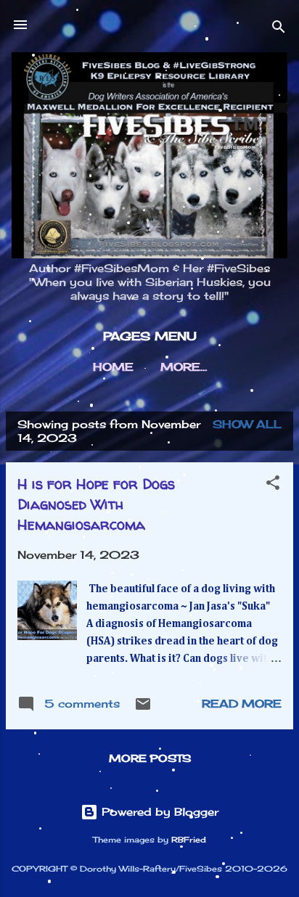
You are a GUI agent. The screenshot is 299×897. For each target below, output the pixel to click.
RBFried (188, 840)
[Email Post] (143, 709)
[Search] (278, 29)
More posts (150, 758)
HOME (113, 367)
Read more (242, 703)
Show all (247, 424)
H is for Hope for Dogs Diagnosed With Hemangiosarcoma (96, 504)
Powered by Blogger (158, 812)
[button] (273, 485)
